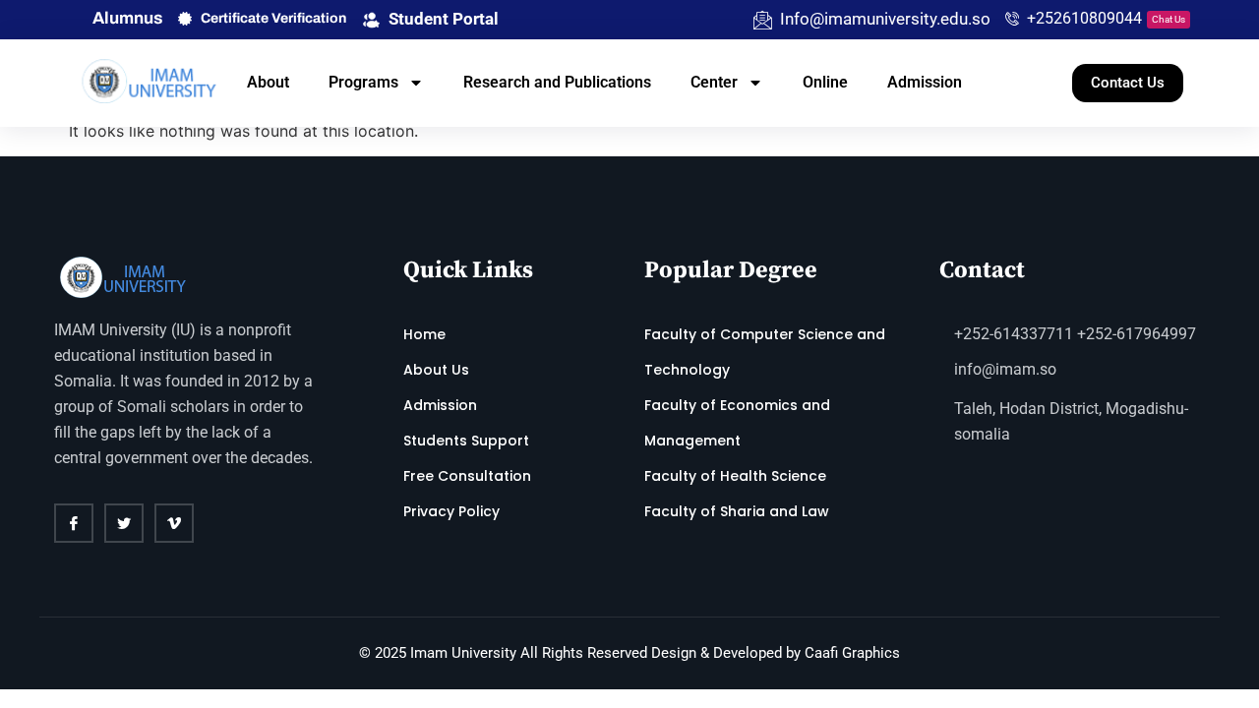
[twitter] (124, 523)
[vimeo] (174, 523)
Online (825, 82)
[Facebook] (73, 523)
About (268, 82)
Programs (363, 82)
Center (714, 82)
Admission (924, 82)
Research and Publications (557, 82)
